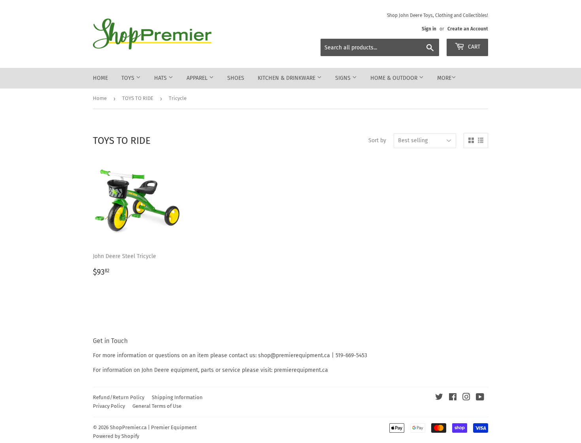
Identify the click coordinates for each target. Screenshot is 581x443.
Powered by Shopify (116, 436)
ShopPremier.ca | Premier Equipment (153, 427)
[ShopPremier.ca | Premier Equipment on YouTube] (480, 398)
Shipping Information (177, 397)
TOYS (128, 78)
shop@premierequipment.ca (294, 355)
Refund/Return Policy (118, 397)
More (444, 78)
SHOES (235, 78)
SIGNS (343, 78)
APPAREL (198, 78)
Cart (473, 46)
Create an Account (467, 29)
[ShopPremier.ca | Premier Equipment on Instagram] (466, 398)
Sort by (377, 140)
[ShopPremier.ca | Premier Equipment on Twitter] (439, 398)
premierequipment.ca (301, 370)
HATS (161, 78)
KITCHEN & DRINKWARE (287, 78)
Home (100, 78)
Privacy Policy (109, 406)
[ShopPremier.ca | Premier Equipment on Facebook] (453, 398)
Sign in (429, 29)
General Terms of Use (156, 406)
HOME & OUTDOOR (394, 78)
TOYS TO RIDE (137, 98)
